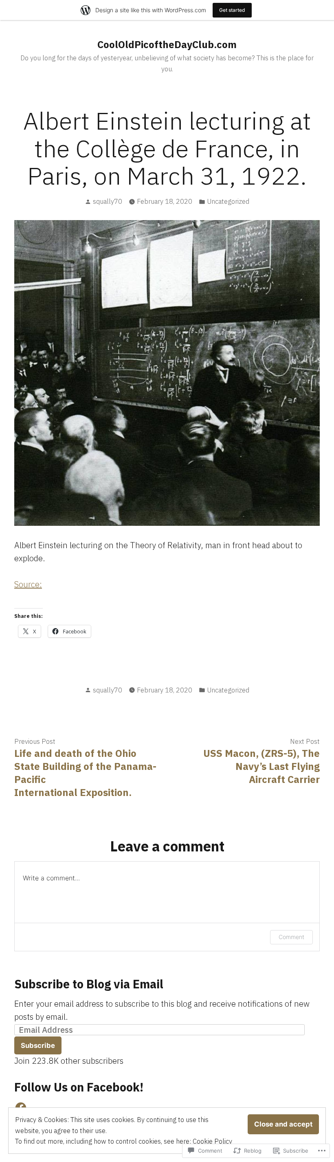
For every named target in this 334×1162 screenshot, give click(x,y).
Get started (232, 10)
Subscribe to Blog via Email (88, 984)
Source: (28, 584)
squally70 (107, 201)
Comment (291, 936)
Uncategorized (228, 201)
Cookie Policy (212, 1141)
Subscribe (38, 1045)
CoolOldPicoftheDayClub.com (167, 44)
